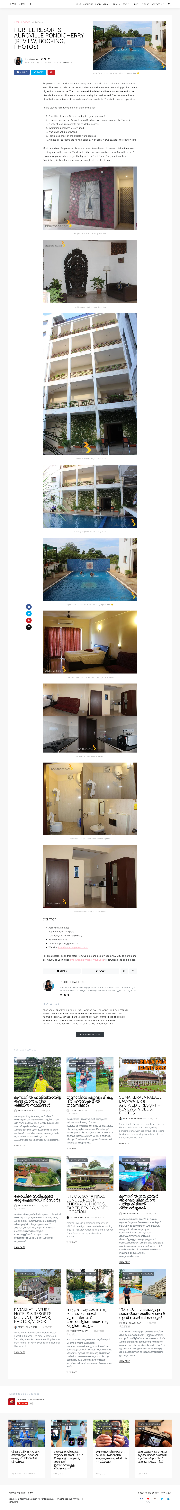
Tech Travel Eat (20, 4)
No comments (64, 62)
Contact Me (157, 4)
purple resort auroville (57, 1017)
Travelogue (95, 1065)
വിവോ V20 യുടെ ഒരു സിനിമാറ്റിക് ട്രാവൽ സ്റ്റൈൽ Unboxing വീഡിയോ (25, 1456)
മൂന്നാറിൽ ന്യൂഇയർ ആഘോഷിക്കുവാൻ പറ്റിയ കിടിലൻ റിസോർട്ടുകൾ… (138, 1202)
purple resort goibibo (112, 1017)
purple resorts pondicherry (101, 1020)
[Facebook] (141, 1500)
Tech (115, 4)
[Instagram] (155, 1500)
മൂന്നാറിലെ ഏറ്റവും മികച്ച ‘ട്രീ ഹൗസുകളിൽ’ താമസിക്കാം (90, 1101)
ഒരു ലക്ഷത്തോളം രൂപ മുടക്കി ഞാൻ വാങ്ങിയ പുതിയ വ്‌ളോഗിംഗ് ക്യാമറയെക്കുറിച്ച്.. (152, 1456)
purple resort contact (85, 1017)
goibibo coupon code (96, 1010)
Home (78, 4)
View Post (19, 1145)
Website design (64, 1499)
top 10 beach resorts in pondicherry (92, 1024)
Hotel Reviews (22, 22)
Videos (145, 4)
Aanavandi (76, 1061)
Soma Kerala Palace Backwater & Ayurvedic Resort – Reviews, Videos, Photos (140, 1105)
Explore (89, 1061)
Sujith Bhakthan (32, 59)
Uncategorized (26, 1065)
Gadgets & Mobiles (22, 1428)
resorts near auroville (56, 1024)
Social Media (101, 4)
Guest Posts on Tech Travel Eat (155, 1493)
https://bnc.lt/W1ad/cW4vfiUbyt (87, 959)
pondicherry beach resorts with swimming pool (97, 1013)
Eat (136, 4)
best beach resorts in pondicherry (63, 1010)
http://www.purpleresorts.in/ (73, 947)
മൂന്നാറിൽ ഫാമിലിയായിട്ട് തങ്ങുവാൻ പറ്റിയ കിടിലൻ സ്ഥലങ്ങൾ (37, 1101)
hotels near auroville (55, 1013)
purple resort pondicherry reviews (63, 1020)
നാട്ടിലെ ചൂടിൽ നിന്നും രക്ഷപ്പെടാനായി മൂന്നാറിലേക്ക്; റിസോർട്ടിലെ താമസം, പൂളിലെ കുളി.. (87, 1317)
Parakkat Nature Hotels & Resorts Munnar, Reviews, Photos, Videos (32, 1315)
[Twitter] (162, 1500)
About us (88, 4)
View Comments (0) (90, 1034)
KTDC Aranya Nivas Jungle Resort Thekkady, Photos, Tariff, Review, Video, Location (88, 1204)
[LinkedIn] (168, 1500)
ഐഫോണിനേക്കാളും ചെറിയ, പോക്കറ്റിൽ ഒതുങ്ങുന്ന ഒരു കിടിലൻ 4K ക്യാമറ (111, 1456)
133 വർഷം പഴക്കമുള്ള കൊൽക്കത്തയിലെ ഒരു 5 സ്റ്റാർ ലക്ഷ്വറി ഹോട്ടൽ (142, 1313)
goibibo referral (119, 1010)
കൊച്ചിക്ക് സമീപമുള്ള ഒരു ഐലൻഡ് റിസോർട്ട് (37, 1198)
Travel (126, 4)
